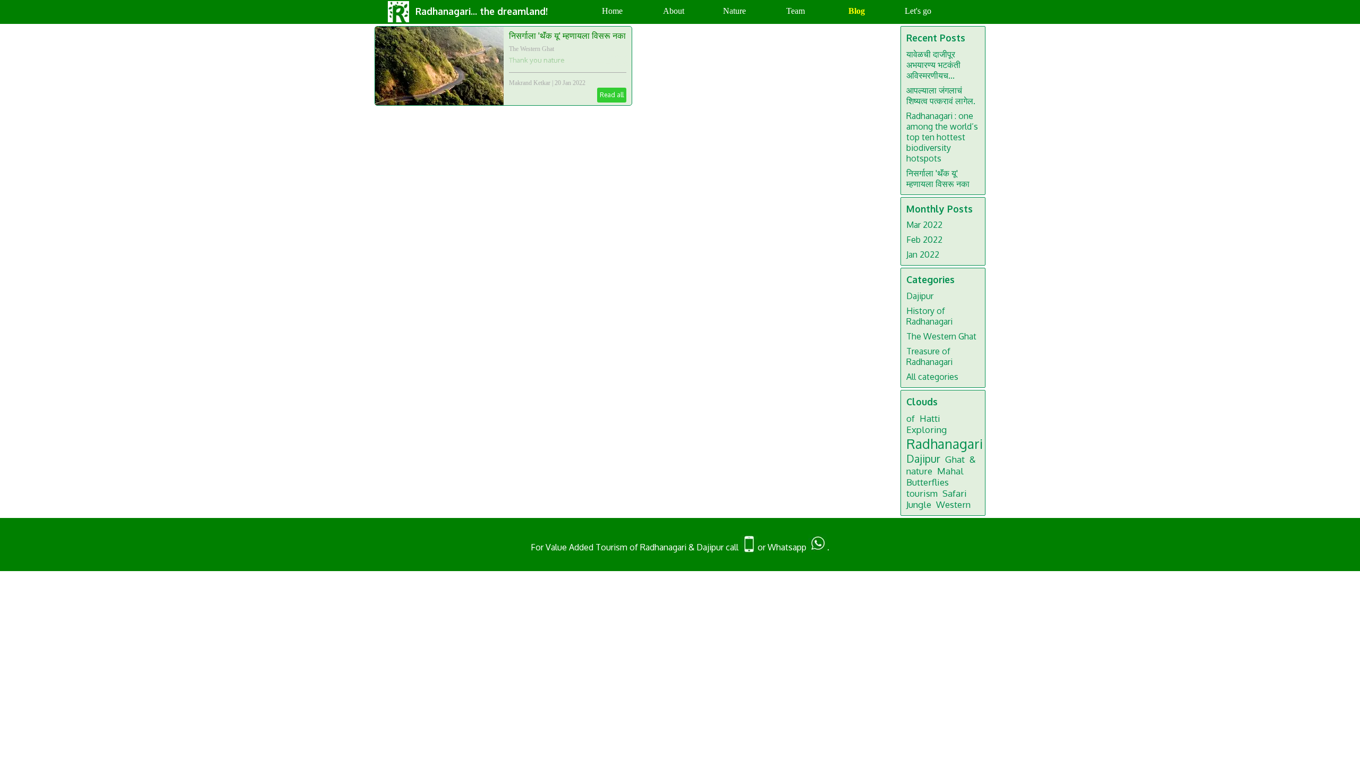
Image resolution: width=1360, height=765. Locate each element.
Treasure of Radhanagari (929, 356)
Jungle (918, 504)
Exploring (926, 429)
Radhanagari (944, 443)
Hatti (930, 418)
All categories (932, 376)
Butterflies (927, 482)
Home (612, 10)
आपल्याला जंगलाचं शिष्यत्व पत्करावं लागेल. (940, 95)
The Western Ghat (531, 49)
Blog (856, 10)
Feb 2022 (924, 239)
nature (919, 471)
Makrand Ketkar (529, 83)
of (910, 418)
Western (953, 504)
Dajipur (919, 296)
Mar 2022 (924, 224)
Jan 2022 (922, 254)
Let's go (918, 10)
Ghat (955, 459)
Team (795, 10)
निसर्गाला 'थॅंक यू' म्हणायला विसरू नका (567, 35)
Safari (954, 493)
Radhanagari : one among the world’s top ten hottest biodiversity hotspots (942, 137)
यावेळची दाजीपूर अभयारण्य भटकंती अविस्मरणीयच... (933, 65)
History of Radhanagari (929, 316)
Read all (612, 95)
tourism (922, 493)
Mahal (950, 471)
